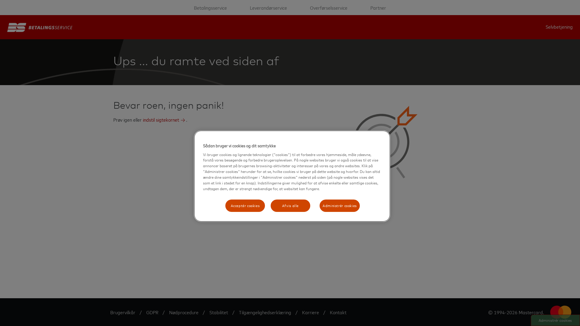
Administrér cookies (340, 205)
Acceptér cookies (245, 205)
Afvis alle (290, 205)
